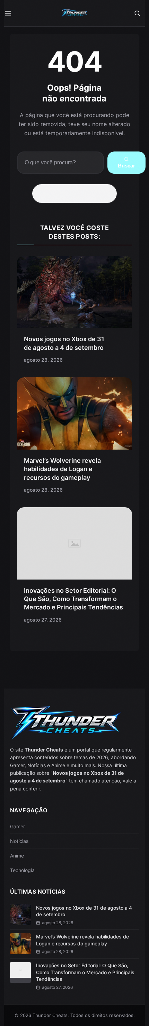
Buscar (126, 166)
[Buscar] (137, 13)
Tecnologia (22, 870)
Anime (17, 856)
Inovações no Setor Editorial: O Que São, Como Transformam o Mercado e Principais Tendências (73, 599)
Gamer (17, 826)
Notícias (19, 841)
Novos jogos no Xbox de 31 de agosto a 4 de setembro (84, 911)
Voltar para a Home (77, 193)
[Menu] (11, 13)
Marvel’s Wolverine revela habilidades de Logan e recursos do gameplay (62, 469)
